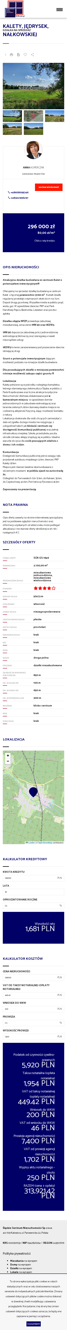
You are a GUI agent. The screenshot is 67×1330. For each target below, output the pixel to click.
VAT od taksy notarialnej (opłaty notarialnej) (26, 987)
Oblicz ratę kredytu (44, 241)
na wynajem (23, 1261)
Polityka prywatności (17, 1253)
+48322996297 (19, 198)
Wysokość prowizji (16, 1031)
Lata (6, 886)
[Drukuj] (11, 55)
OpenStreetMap (45, 842)
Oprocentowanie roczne (20, 900)
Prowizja (9, 1017)
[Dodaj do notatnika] (25, 55)
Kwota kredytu (14, 872)
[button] (33, 792)
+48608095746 (19, 192)
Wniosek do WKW (14, 1003)
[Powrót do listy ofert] (5, 55)
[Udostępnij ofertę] (32, 55)
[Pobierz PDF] (18, 55)
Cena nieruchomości (16, 972)
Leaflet (31, 842)
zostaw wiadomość (49, 187)
